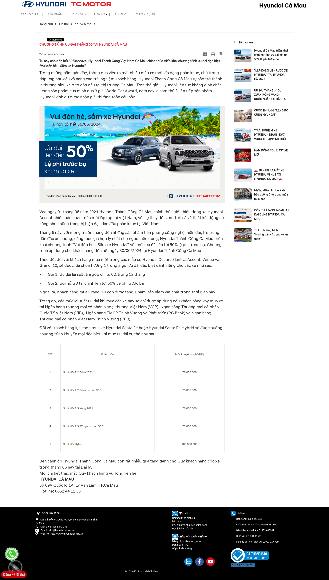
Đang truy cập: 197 (244, 564)
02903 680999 (266, 530)
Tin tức (120, 14)
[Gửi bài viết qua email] (205, 54)
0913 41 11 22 (253, 536)
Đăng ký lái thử (180, 544)
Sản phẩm (55, 14)
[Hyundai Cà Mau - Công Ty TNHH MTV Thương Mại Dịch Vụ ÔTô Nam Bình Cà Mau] (66, 4)
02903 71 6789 (271, 541)
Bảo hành (177, 521)
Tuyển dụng (145, 14)
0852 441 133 (255, 518)
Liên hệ (99, 14)
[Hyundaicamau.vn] (250, 555)
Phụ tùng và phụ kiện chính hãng (189, 525)
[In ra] (213, 54)
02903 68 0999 (269, 524)
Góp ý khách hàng (182, 548)
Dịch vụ (78, 14)
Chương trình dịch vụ (183, 518)
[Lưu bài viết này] (221, 54)
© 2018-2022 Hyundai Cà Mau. (142, 571)
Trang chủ (29, 14)
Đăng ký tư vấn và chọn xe (186, 541)
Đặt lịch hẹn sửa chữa (183, 528)
